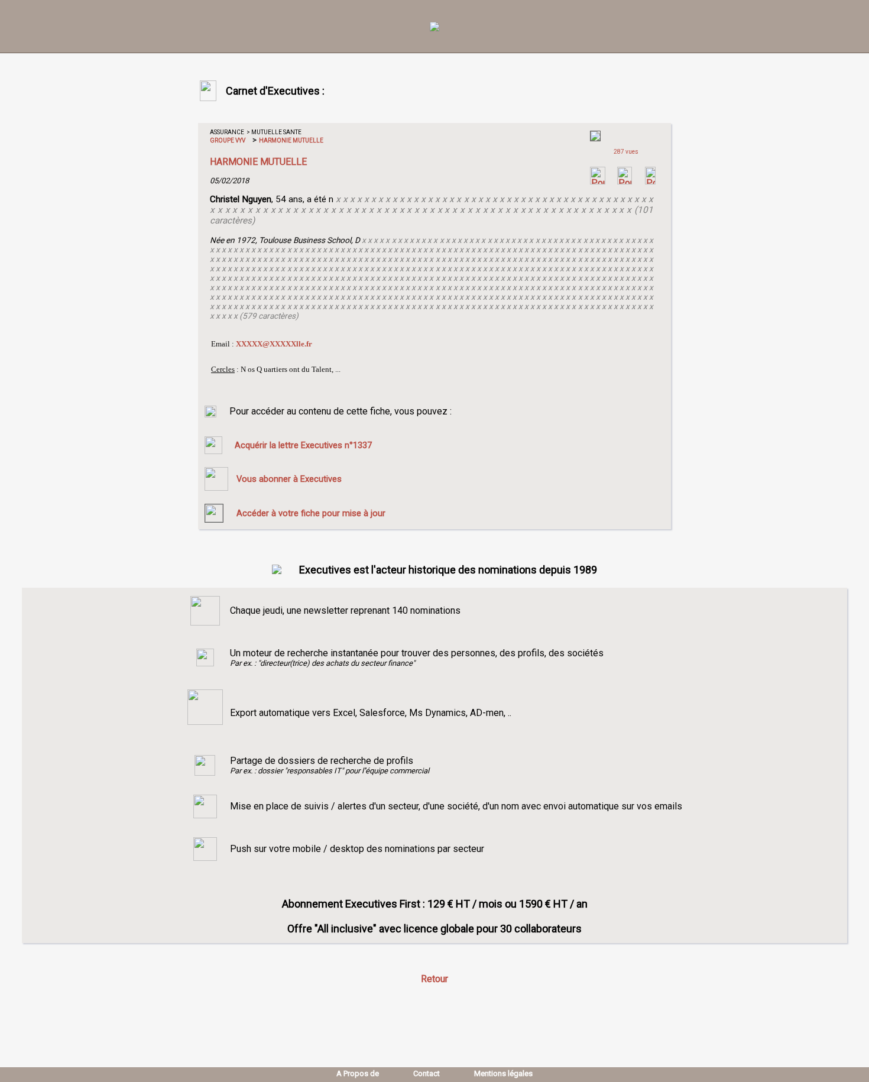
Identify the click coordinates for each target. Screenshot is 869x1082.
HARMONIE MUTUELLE (290, 140)
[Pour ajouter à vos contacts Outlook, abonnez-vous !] (624, 181)
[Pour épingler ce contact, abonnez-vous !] (650, 181)
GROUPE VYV (227, 140)
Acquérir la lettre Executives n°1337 (303, 445)
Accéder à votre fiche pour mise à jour (310, 513)
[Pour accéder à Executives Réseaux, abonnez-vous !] (597, 181)
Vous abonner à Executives (289, 479)
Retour (434, 978)
